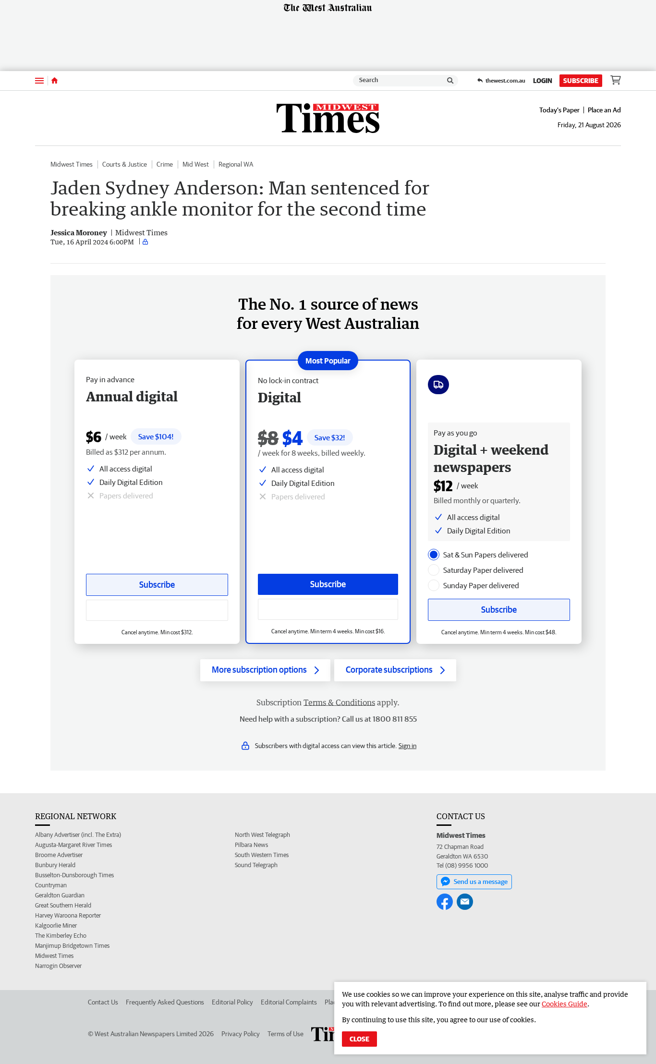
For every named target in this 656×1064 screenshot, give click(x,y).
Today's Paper (559, 110)
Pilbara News (251, 844)
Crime (165, 164)
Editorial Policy (232, 1002)
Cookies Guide (564, 1004)
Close (359, 1039)
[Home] (54, 80)
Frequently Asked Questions (165, 1002)
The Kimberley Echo (60, 935)
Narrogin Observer (58, 965)
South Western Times (262, 854)
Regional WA (236, 164)
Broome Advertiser (59, 854)
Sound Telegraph (256, 865)
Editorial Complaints (289, 1002)
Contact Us (103, 1002)
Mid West (195, 164)
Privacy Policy (240, 1034)
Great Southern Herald (63, 905)
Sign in (407, 746)
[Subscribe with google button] (328, 609)
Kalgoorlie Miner (56, 925)
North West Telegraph (262, 834)
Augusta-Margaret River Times (73, 844)
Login (542, 81)
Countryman (51, 885)
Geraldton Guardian (60, 895)
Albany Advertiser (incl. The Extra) (78, 834)
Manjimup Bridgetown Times (72, 945)
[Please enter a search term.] (450, 80)
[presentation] (433, 554)
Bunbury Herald (55, 865)
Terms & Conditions (339, 702)
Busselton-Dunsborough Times (74, 875)
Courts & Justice (124, 164)
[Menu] (39, 80)
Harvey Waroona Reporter (68, 915)
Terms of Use (285, 1034)
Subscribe (580, 81)
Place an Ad (604, 110)
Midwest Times (71, 164)
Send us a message (481, 881)
